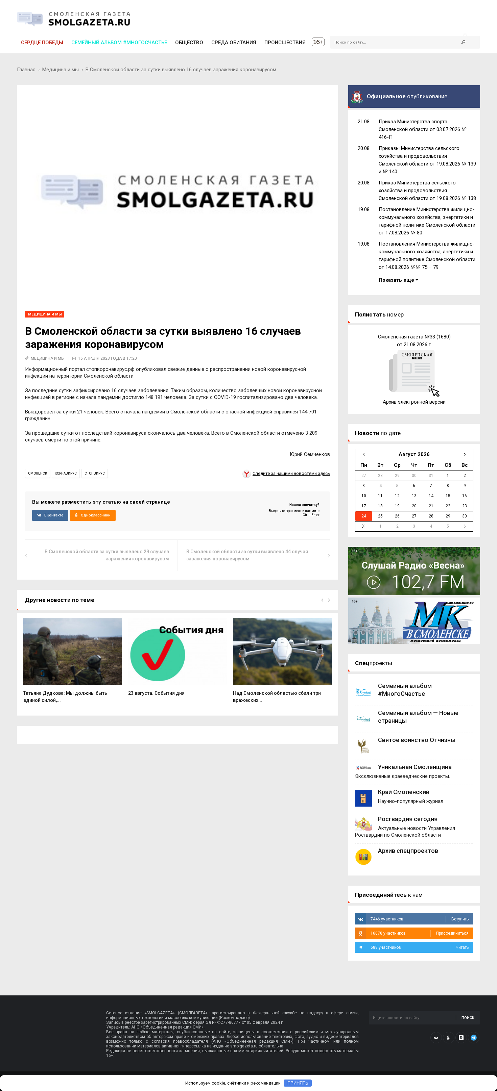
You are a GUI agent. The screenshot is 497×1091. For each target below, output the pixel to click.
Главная (26, 70)
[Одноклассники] (448, 1037)
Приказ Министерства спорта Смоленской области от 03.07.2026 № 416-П (423, 129)
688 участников (420, 947)
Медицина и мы (60, 70)
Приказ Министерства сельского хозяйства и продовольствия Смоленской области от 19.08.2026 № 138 (427, 190)
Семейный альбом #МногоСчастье (119, 43)
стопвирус (95, 473)
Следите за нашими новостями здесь (291, 473)
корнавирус (66, 473)
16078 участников (420, 933)
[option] (72, 664)
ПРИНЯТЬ (297, 1083)
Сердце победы (42, 43)
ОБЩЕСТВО (189, 43)
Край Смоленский (403, 791)
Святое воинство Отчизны (416, 739)
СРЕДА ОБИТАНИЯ (233, 43)
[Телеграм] (473, 1037)
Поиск (468, 1018)
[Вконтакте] (436, 1037)
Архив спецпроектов (408, 850)
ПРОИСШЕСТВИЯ (285, 43)
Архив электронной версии (414, 402)
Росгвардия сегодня (407, 818)
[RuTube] (461, 1037)
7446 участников (420, 919)
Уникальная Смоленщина (415, 766)
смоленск (37, 473)
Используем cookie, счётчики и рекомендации (233, 1083)
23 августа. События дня (156, 693)
